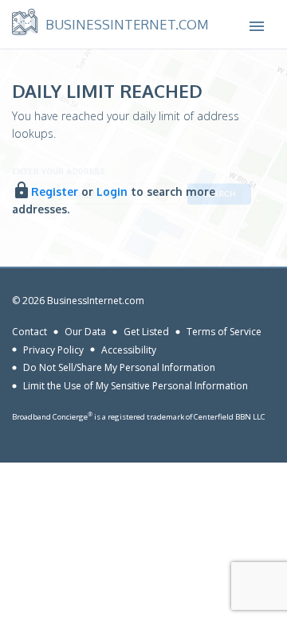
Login (112, 191)
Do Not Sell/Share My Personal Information (119, 367)
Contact (29, 331)
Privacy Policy (53, 349)
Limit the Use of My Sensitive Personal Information (135, 386)
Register (54, 191)
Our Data (85, 331)
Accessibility (128, 349)
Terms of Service (224, 331)
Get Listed (146, 331)
